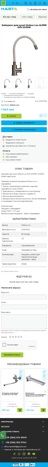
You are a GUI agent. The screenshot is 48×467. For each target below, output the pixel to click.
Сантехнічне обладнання (17, 93)
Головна (3, 93)
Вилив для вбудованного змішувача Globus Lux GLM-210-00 (36, 394)
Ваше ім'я (5, 292)
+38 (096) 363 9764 (15, 442)
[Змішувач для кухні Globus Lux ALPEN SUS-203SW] (24, 54)
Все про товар (9, 17)
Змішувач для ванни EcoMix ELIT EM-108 (10, 393)
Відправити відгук (12, 355)
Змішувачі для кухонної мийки (13, 95)
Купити (12, 116)
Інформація (7, 422)
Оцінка (4, 337)
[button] (10, 337)
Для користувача (10, 431)
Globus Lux (14, 105)
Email (3, 302)
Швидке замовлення (25, 123)
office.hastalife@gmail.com (15, 447)
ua (13, 3)
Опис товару (27, 17)
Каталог (5, 426)
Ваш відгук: (6, 312)
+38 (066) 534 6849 (38, 9)
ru (17, 3)
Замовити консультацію (25, 129)
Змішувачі (31, 93)
